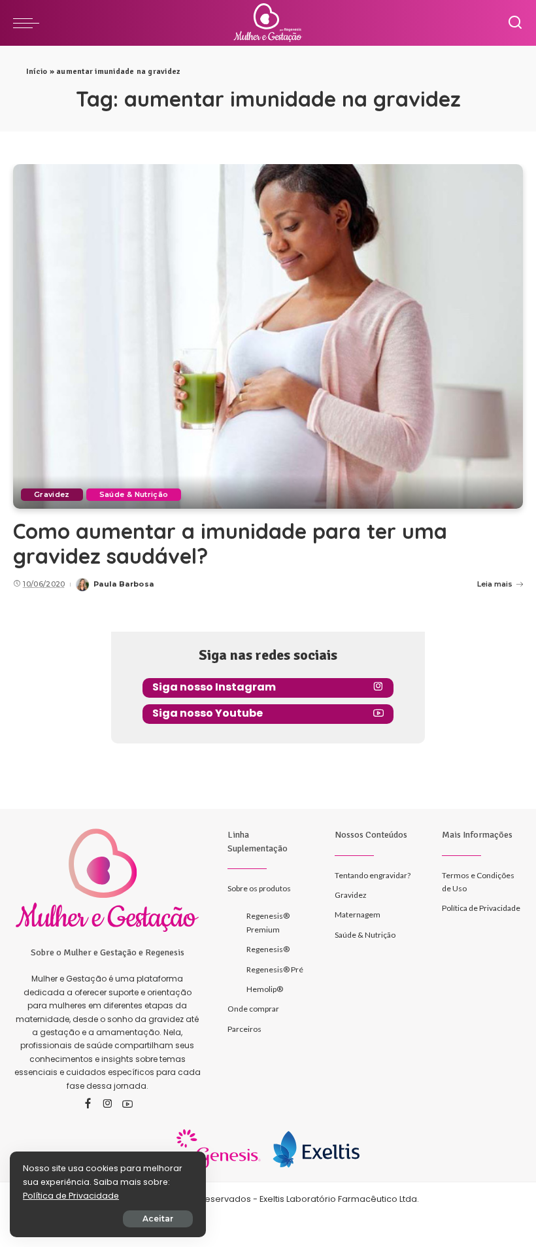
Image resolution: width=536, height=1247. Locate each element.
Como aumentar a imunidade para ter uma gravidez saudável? (230, 543)
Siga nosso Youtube (207, 713)
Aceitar (157, 1218)
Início (36, 72)
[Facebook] (88, 1104)
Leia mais (494, 584)
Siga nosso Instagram (214, 686)
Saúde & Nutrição (134, 494)
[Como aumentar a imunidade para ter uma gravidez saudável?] (268, 336)
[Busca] (515, 23)
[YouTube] (127, 1104)
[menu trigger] (29, 23)
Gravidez (52, 494)
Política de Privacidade (71, 1195)
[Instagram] (108, 1104)
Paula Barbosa (123, 584)
